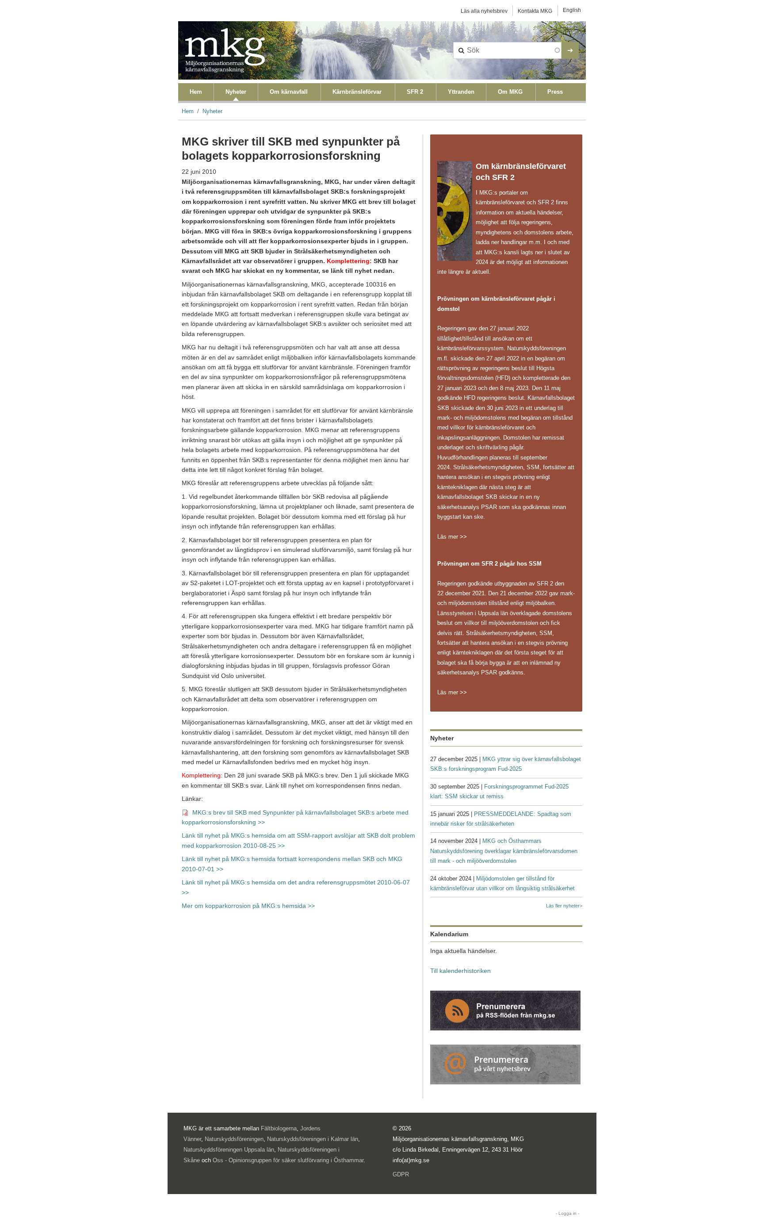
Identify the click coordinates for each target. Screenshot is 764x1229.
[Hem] (225, 50)
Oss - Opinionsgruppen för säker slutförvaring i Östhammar (288, 1160)
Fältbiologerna (279, 1128)
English (572, 10)
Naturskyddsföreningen (234, 1139)
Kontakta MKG (535, 11)
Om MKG (510, 91)
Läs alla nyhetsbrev (484, 11)
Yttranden (461, 91)
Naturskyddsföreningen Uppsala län (228, 1149)
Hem (196, 91)
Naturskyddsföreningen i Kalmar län (312, 1139)
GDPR (401, 1174)
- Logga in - (567, 1213)
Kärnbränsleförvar (357, 91)
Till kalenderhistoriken (460, 971)
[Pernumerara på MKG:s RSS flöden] (505, 1010)
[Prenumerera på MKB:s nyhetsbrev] (505, 1064)
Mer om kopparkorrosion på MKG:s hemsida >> (248, 906)
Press (555, 91)
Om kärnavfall (289, 91)
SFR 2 (415, 91)
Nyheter (235, 91)
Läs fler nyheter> (564, 905)
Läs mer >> (452, 536)
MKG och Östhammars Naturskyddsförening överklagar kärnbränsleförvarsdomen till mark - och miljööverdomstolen (503, 851)
